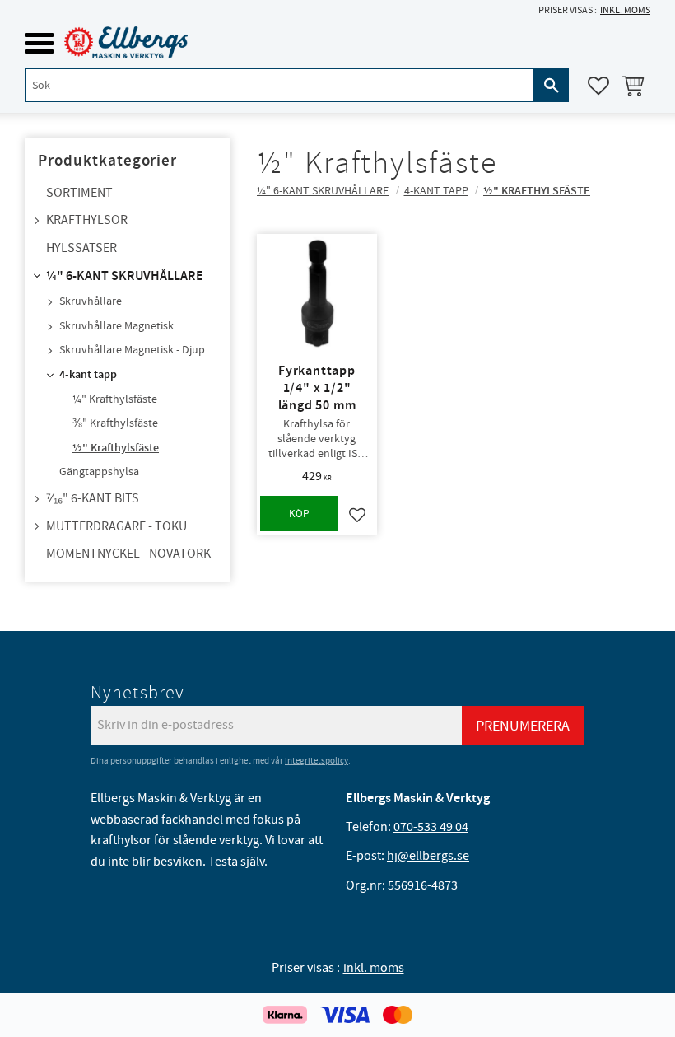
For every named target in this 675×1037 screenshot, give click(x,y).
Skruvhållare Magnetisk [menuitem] (116, 326)
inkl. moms (625, 10)
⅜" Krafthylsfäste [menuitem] (115, 423)
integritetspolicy (316, 760)
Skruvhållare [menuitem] (90, 301)
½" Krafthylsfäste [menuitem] (115, 448)
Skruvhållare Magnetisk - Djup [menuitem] (132, 350)
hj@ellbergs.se (428, 856)
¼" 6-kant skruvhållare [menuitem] (124, 276)
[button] (39, 43)
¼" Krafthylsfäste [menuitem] (114, 399)
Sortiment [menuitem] (79, 193)
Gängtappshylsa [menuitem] (99, 472)
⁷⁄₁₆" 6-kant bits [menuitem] (92, 498)
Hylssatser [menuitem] (81, 248)
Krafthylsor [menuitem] (87, 220)
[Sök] (551, 85)
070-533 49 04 (430, 827)
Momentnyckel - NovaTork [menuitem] (128, 553)
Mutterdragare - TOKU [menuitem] (116, 526)
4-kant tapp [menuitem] (88, 374)
